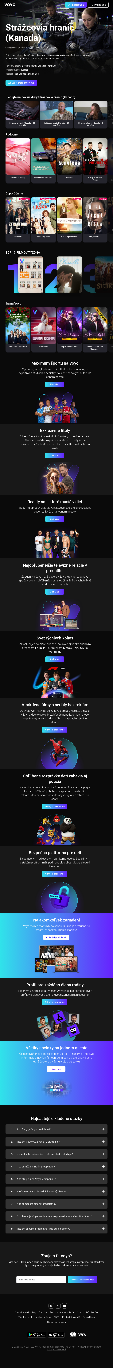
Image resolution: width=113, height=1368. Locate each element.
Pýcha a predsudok (69, 237)
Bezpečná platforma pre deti (55, 852)
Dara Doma (43, 347)
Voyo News (89, 1317)
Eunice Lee (33, 74)
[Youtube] (64, 1306)
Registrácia (78, 5)
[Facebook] (51, 1306)
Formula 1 (41, 648)
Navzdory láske (43, 237)
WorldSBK (54, 651)
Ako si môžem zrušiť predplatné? (33, 1166)
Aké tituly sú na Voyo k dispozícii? (33, 1179)
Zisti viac (54, 455)
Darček (94, 1312)
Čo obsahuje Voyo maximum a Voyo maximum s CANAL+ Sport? (51, 1216)
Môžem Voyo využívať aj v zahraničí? (35, 1141)
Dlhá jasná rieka (95, 237)
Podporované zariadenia (62, 1312)
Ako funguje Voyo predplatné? (31, 1129)
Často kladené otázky (25, 1312)
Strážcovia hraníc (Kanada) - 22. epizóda (22, 124)
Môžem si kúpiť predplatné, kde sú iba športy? (40, 1228)
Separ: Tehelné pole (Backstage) (95, 348)
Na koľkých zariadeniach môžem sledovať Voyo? (42, 1154)
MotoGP (68, 648)
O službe (43, 1312)
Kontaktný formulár (71, 1317)
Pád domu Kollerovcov (18, 347)
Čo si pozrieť (82, 1312)
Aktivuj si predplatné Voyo (21, 82)
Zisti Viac (54, 384)
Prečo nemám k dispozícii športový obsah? (38, 1191)
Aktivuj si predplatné (55, 730)
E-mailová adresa (26, 1279)
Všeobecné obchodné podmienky (34, 1317)
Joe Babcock (21, 74)
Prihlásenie (100, 5)
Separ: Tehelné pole (69, 347)
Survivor (69, 178)
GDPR (57, 1317)
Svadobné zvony (18, 178)
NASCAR (80, 648)
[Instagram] (58, 1306)
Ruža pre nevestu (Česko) (95, 179)
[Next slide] (108, 116)
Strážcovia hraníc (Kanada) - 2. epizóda (90, 124)
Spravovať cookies (56, 1322)
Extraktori (18, 237)
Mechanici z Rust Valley (43, 178)
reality (23, 47)
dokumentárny (12, 47)
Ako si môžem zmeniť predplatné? (33, 1204)
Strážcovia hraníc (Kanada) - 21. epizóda (56, 124)
